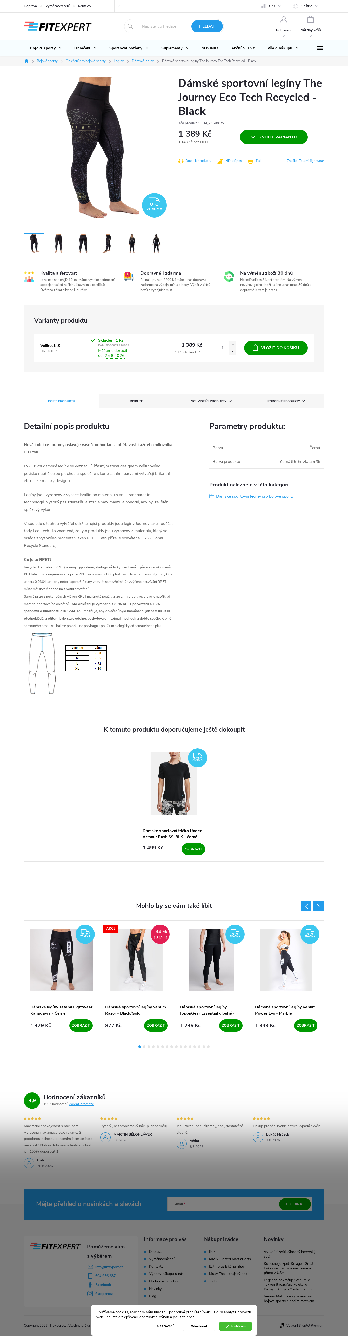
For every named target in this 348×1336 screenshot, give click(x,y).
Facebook (103, 1284)
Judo (213, 1281)
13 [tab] (194, 1046)
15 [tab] (204, 1046)
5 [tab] (158, 1046)
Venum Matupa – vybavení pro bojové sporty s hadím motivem (289, 1298)
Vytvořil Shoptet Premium (305, 1325)
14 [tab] (199, 1046)
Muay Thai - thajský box (228, 1274)
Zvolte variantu (278, 137)
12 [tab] (190, 1046)
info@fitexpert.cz (109, 1267)
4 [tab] (153, 1046)
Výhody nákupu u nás (166, 1273)
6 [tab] (162, 1046)
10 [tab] (181, 1046)
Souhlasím (238, 1326)
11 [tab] (185, 1046)
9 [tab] (176, 1046)
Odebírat (295, 1204)
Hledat (207, 26)
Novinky (155, 1288)
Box (212, 1252)
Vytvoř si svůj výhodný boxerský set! (289, 1254)
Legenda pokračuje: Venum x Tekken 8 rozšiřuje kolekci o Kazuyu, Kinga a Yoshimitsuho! (288, 1285)
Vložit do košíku (280, 348)
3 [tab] (149, 1046)
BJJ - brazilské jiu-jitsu (226, 1267)
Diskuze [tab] (136, 401)
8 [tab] (171, 1046)
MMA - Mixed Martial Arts (230, 1259)
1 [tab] (139, 1046)
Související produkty (208, 401)
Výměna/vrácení (58, 6)
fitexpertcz (104, 1293)
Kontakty (84, 6)
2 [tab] (144, 1046)
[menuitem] (46, 48)
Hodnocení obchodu (165, 1281)
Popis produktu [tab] (61, 401)
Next (318, 906)
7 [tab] (167, 1046)
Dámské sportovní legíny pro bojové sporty (255, 496)
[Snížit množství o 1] (232, 351)
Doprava (30, 6)
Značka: (305, 161)
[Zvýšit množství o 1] (232, 344)
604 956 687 (105, 1275)
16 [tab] (208, 1046)
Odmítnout (199, 1326)
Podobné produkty (283, 401)
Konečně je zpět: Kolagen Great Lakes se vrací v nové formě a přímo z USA (288, 1268)
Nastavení (165, 1326)
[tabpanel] (174, 802)
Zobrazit (193, 849)
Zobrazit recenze (81, 1104)
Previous (306, 906)
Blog (152, 1296)
